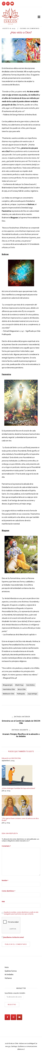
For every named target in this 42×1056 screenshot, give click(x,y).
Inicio (7, 967)
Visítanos (8, 978)
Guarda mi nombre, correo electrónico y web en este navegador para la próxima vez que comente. (21, 913)
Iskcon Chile (22, 689)
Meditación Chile (8, 694)
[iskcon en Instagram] (13, 1017)
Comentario (6, 846)
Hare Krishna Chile (9, 689)
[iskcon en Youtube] (12, 4)
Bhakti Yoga (19, 685)
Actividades (9, 974)
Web (3, 901)
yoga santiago (32, 694)
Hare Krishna (30, 685)
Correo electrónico (8, 891)
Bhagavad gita (7, 685)
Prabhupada (21, 694)
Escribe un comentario (29, 28)
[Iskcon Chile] (3, 4)
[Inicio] (10, 24)
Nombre (5, 880)
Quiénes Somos (11, 971)
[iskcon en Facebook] (7, 1017)
